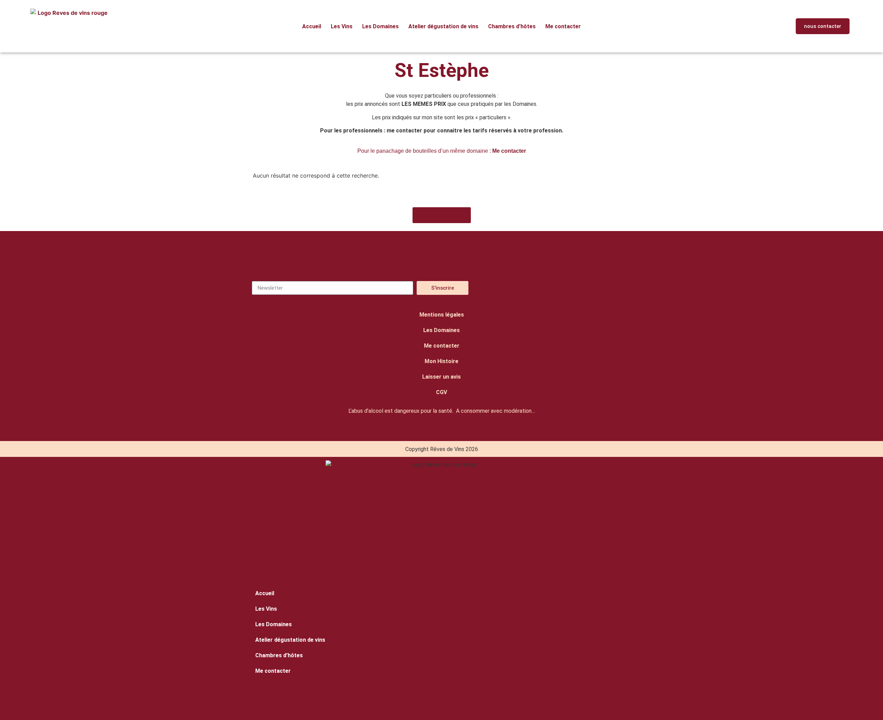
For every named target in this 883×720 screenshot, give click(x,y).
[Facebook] (569, 287)
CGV (441, 392)
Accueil (311, 26)
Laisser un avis (441, 376)
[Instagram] (536, 287)
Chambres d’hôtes (512, 26)
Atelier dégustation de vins (443, 26)
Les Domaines (380, 26)
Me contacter (563, 26)
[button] (753, 26)
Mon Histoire (441, 361)
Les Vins (342, 26)
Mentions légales (441, 314)
